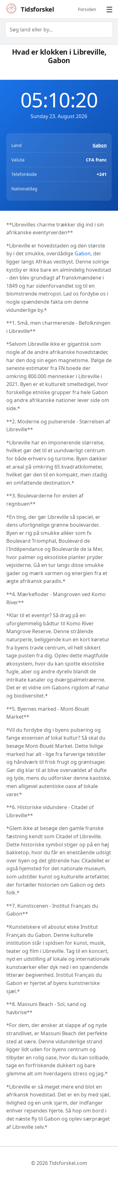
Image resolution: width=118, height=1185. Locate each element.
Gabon (100, 145)
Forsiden (87, 9)
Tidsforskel (37, 9)
